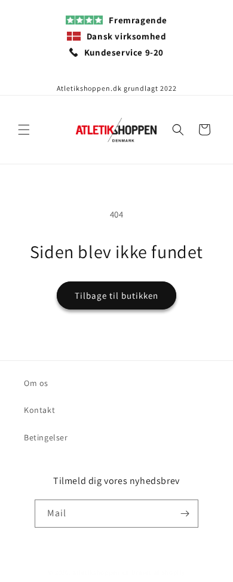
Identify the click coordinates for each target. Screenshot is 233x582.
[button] (24, 130)
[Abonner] (184, 514)
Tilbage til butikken (116, 295)
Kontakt (39, 410)
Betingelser (46, 437)
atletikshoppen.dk (101, 572)
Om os (36, 383)
